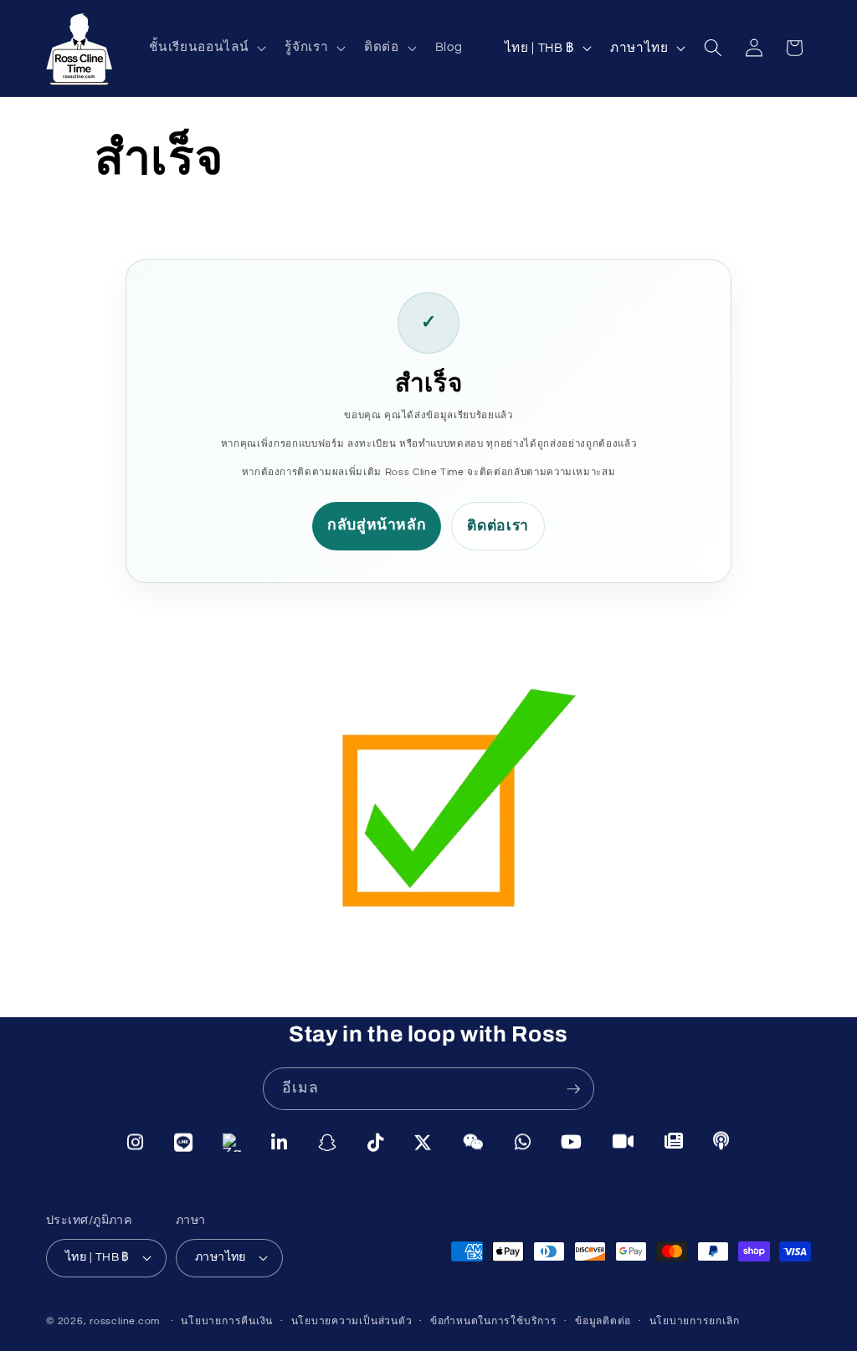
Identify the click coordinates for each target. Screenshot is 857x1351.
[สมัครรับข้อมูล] (573, 1089)
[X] (423, 1143)
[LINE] (183, 1142)
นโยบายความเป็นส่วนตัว (352, 1321)
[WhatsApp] (523, 1143)
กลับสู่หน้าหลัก (377, 525)
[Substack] (674, 1142)
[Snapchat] (327, 1143)
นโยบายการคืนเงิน (227, 1321)
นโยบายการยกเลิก (694, 1321)
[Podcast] (721, 1142)
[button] (206, 47)
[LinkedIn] (279, 1143)
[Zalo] (232, 1143)
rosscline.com (125, 1321)
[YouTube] (571, 1143)
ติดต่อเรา (498, 526)
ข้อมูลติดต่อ (603, 1321)
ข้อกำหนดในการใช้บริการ (493, 1321)
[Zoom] (623, 1142)
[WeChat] (474, 1143)
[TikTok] (375, 1143)
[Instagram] (135, 1142)
